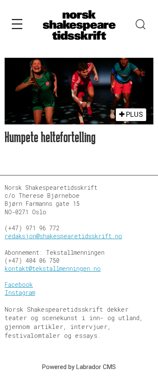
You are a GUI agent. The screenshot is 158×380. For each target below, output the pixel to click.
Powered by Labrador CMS (79, 367)
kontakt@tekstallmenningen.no (53, 268)
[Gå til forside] (79, 25)
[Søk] (140, 25)
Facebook (19, 284)
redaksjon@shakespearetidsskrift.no (63, 236)
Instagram (20, 292)
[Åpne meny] (17, 25)
